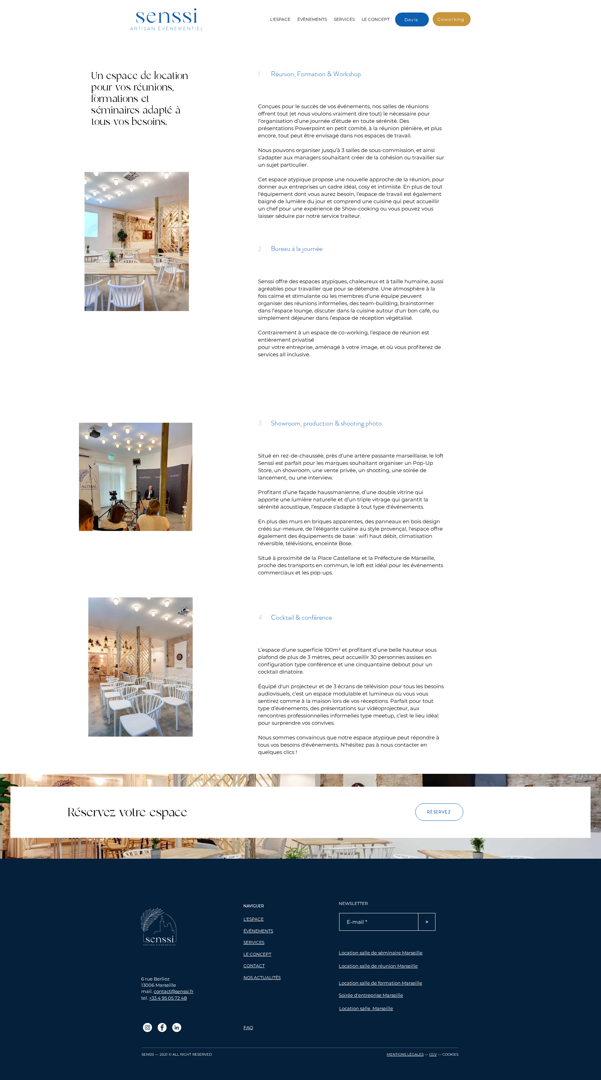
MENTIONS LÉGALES (405, 1054)
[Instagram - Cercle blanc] (147, 1027)
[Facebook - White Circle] (162, 1027)
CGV (433, 1054)
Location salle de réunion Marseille (378, 966)
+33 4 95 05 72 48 (168, 998)
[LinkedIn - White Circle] (176, 1027)
